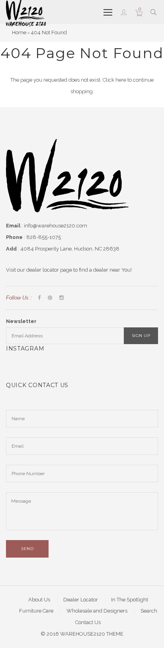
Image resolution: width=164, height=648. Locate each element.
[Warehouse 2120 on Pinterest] (50, 298)
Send (27, 548)
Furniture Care (36, 611)
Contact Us (88, 622)
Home (19, 32)
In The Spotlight (129, 600)
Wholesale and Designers (96, 611)
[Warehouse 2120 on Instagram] (61, 298)
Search (149, 611)
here (120, 80)
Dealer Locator (80, 600)
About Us (39, 600)
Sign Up (141, 335)
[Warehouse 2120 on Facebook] (39, 298)
